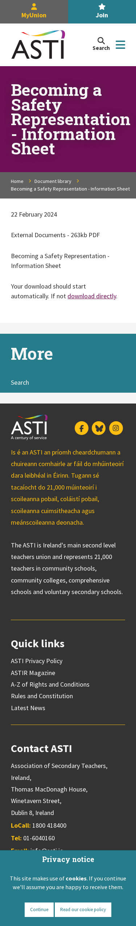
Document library (52, 181)
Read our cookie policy (83, 909)
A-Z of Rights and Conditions (50, 684)
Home (17, 181)
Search (20, 382)
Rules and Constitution (42, 696)
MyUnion (33, 15)
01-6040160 (39, 838)
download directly (91, 296)
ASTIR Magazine (33, 673)
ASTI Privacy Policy (36, 661)
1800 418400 (49, 825)
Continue (39, 909)
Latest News (28, 708)
